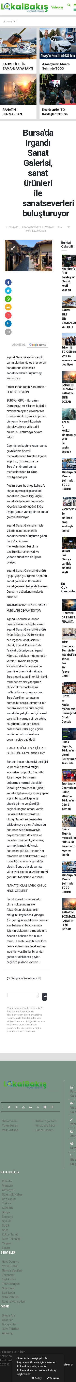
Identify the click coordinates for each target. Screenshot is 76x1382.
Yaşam (6, 1243)
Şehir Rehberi (10, 1297)
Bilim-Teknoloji (11, 1238)
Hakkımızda (9, 1121)
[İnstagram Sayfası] (18, 1107)
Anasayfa (9, 21)
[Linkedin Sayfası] (32, 1107)
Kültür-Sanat (10, 1234)
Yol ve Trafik (9, 1266)
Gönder (45, 996)
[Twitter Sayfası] (11, 1107)
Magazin (7, 1185)
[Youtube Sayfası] (25, 1107)
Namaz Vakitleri (12, 1270)
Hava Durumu (10, 1261)
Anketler (7, 1320)
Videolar (57, 7)
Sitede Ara (8, 1315)
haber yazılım (8, 1373)
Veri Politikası (10, 1130)
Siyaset (6, 1221)
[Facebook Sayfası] (3, 1107)
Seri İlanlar (8, 1292)
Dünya (6, 1212)
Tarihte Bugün (11, 1283)
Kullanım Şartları (45, 1121)
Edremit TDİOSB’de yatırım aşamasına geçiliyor (69, 356)
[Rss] (39, 1107)
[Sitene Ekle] (54, 1107)
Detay (38, 1378)
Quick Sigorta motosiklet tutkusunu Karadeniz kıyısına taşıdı (69, 842)
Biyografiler (9, 1324)
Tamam (54, 1378)
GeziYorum (9, 1199)
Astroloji (7, 1333)
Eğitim (6, 1247)
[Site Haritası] (47, 1107)
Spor (5, 1230)
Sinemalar (8, 1288)
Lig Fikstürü (9, 1279)
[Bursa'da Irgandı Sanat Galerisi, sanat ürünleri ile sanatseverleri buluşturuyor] (28, 255)
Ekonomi (7, 1216)
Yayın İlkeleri (9, 1125)
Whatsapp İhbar (45, 1125)
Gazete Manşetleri (13, 1301)
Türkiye (6, 1203)
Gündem (7, 1207)
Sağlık (6, 1225)
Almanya (7, 1190)
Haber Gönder (44, 1130)
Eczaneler (8, 1275)
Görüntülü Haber (12, 1194)
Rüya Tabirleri (10, 1328)
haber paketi (8, 1368)
